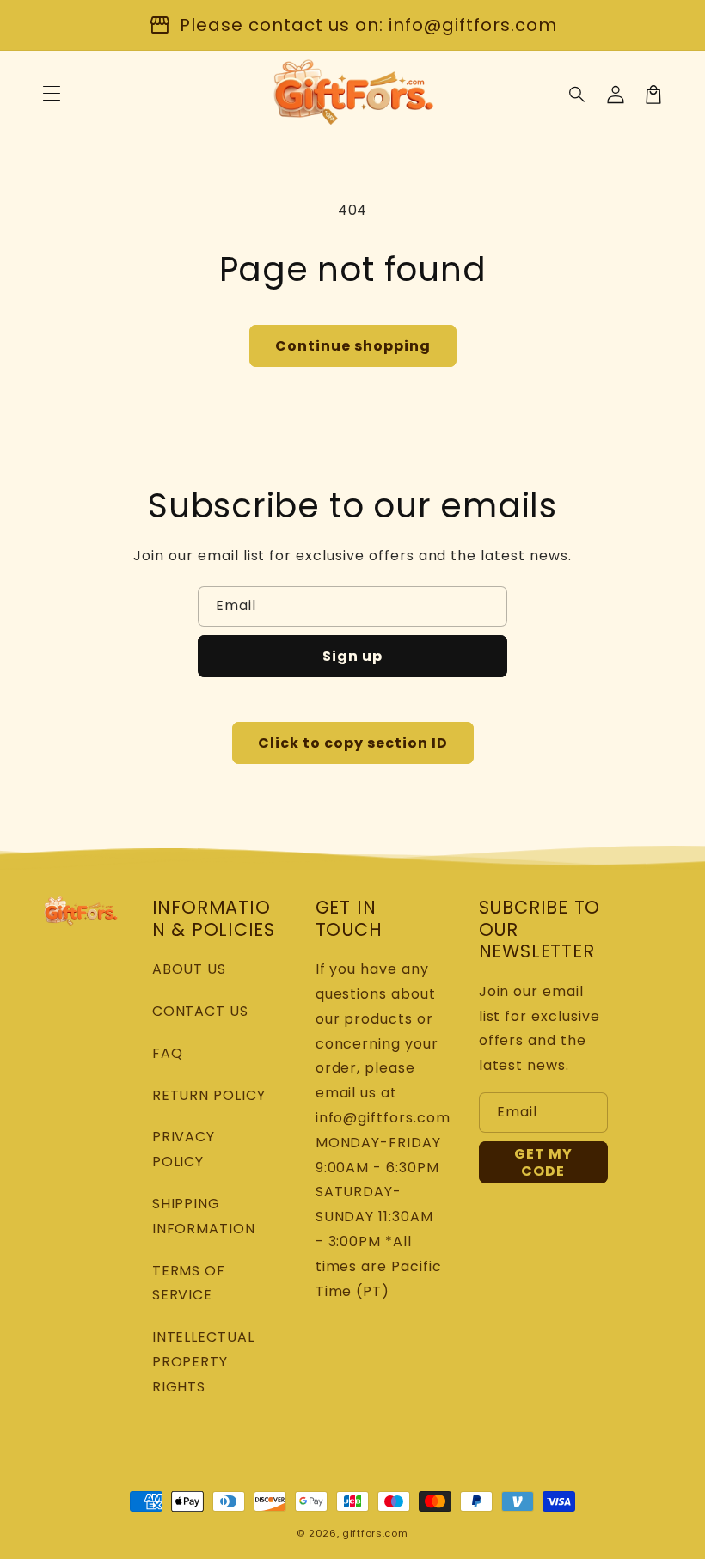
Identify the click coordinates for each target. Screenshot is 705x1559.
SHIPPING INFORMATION (204, 1216)
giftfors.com (375, 1533)
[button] (578, 94)
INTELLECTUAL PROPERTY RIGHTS (203, 1362)
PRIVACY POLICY (184, 1149)
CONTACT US (200, 1011)
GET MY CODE (543, 1162)
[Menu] (51, 94)
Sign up (352, 656)
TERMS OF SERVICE (189, 1283)
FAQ (167, 1053)
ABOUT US (189, 969)
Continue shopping (353, 346)
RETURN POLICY (209, 1095)
